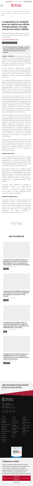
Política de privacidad (4, 421)
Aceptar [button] (16, 476)
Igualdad (24, 434)
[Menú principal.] (1, 5)
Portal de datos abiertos (15, 429)
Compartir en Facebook (12, 223)
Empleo (13, 436)
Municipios (7, 363)
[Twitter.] (6, 411)
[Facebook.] (3, 411)
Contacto (4, 433)
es (20, 1)
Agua (5, 331)
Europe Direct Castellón (15, 432)
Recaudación (15, 423)
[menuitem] (6, 419)
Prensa (13, 434)
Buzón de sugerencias (4, 429)
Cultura (6, 300)
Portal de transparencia (15, 425)
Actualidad (8, 11)
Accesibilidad (4, 426)
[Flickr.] (13, 411)
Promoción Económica (9, 43)
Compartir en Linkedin (20, 223)
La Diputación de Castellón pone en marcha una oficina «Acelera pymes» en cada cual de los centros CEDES (15, 13)
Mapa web (4, 437)
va (22, 1)
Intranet (14, 419)
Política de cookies (6, 424)
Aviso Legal (4, 419)
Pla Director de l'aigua (25, 431)
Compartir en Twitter (16, 223)
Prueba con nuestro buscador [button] (12, 387)
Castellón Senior (26, 425)
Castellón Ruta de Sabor (26, 423)
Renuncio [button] (16, 479)
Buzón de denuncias (6, 431)
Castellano (9, 1)
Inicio (2, 11)
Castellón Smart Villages (25, 428)
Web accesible (28, 1)
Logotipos (4, 435)
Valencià (16, 1)
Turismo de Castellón (24, 419)
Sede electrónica (15, 421)
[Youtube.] (10, 411)
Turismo (6, 269)
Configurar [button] (16, 482)
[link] (16, 5)
